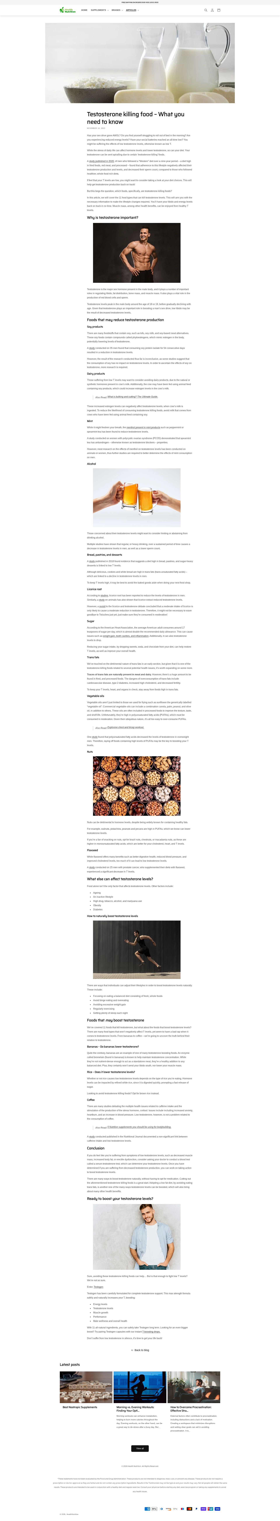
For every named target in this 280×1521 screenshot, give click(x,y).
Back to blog (142, 1350)
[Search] (206, 10)
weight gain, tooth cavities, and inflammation (126, 636)
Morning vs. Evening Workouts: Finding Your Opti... (135, 1409)
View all (140, 1448)
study (92, 348)
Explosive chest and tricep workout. (125, 727)
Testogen (98, 1287)
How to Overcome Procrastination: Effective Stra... (190, 1409)
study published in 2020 (101, 161)
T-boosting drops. (151, 1331)
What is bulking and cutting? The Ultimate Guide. (132, 396)
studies (104, 595)
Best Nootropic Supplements (80, 1407)
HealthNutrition (73, 1514)
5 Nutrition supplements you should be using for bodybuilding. (139, 1127)
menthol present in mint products (143, 427)
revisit (102, 606)
